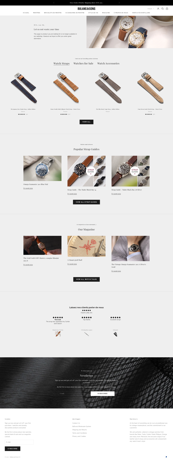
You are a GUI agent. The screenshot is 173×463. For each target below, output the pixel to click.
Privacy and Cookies (79, 436)
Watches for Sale (83, 63)
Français (150, 8)
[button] (85, 339)
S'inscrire (12, 449)
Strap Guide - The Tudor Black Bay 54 (81, 190)
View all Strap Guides (86, 202)
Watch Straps (61, 63)
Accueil (26, 12)
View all (86, 122)
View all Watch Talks (86, 279)
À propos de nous (121, 12)
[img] (86, 310)
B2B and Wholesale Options (81, 426)
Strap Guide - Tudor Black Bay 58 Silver (127, 190)
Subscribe (103, 393)
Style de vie (93, 12)
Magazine (106, 12)
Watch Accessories (108, 63)
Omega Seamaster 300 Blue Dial (35, 184)
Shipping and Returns (79, 430)
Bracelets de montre (52, 12)
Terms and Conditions (79, 433)
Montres (36, 12)
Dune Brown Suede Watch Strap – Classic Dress (150, 109)
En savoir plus (28, 188)
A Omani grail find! (74, 260)
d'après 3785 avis (86, 312)
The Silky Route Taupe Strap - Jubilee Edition (107, 109)
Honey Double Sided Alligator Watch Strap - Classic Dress (65, 109)
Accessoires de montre (74, 12)
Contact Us (76, 423)
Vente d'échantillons (141, 12)
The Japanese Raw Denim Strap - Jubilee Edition (23, 109)
